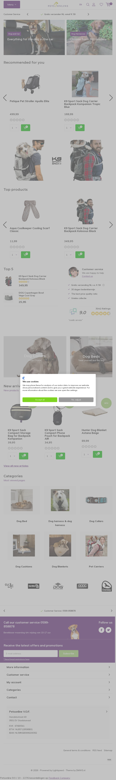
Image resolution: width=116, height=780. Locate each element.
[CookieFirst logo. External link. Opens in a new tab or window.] (24, 378)
